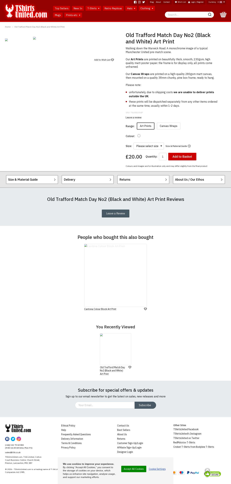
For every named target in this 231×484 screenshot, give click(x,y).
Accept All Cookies (134, 468)
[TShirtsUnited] (18, 428)
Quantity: (151, 156)
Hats (130, 8)
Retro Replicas (113, 8)
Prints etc (72, 15)
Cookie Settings (157, 468)
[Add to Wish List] (130, 367)
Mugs (58, 15)
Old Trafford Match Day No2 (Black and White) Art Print (39, 26)
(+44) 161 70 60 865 (14, 445)
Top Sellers (61, 8)
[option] (17, 39)
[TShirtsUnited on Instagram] (139, 2)
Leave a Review (115, 213)
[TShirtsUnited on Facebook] (135, 2)
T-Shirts (92, 8)
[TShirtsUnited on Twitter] (144, 2)
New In (78, 8)
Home (7, 26)
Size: (129, 146)
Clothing (145, 8)
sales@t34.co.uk (12, 452)
